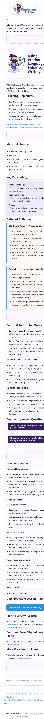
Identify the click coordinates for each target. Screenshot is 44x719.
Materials (22, 124)
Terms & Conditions (29, 714)
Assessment (14, 127)
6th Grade (8, 680)
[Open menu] (7, 19)
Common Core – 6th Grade (22, 680)
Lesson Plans (37, 680)
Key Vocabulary (30, 124)
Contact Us (25, 716)
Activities (39, 124)
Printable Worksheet (36, 127)
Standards (27, 127)
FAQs (21, 127)
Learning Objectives (11, 124)
